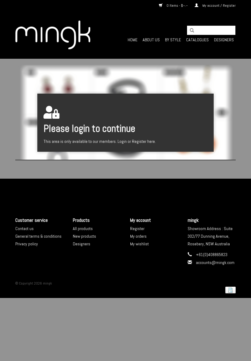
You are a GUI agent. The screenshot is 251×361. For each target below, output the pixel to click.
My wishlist (139, 244)
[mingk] (52, 34)
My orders (138, 236)
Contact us (24, 228)
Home (132, 40)
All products (83, 228)
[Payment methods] (229, 289)
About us (151, 40)
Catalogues (197, 40)
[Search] (190, 30)
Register (137, 228)
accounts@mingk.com (215, 262)
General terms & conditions (38, 236)
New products (84, 236)
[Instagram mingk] (136, 193)
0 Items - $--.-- (177, 5)
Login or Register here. (137, 141)
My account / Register (218, 5)
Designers (224, 40)
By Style (173, 40)
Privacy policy (26, 244)
